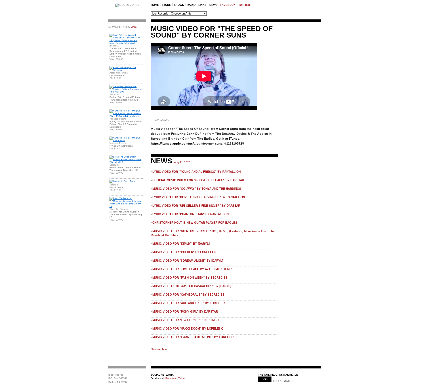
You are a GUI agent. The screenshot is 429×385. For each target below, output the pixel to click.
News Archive (159, 349)
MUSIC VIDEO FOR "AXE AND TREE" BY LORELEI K (188, 303)
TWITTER (244, 4)
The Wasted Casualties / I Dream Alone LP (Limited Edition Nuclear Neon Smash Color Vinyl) (125, 52)
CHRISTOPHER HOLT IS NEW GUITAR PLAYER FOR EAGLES (194, 222)
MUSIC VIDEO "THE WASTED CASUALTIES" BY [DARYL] (191, 286)
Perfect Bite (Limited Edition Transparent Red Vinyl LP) (124, 98)
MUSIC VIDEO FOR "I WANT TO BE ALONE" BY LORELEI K (193, 337)
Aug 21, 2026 (182, 162)
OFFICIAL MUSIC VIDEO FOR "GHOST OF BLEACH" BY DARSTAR (198, 180)
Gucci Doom (116, 187)
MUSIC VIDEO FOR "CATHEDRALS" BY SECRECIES (188, 294)
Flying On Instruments (121, 146)
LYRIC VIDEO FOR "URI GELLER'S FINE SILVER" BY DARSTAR (196, 205)
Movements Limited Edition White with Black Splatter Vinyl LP (126, 214)
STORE (166, 4)
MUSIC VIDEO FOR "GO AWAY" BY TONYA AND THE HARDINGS (196, 188)
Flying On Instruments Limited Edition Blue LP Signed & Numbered (125, 124)
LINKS (202, 4)
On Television (116, 75)
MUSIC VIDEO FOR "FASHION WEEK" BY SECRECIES (189, 277)
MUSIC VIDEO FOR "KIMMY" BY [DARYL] (181, 243)
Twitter (181, 378)
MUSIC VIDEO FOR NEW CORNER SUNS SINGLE (186, 320)
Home (155, 4)
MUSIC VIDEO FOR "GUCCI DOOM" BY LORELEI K (187, 328)
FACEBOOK (228, 4)
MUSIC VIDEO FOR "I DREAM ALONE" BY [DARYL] (187, 260)
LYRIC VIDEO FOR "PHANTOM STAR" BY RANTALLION (190, 214)
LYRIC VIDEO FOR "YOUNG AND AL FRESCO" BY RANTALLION (196, 171)
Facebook (170, 378)
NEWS (213, 4)
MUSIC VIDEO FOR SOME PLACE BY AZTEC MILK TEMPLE (194, 269)
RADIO (191, 4)
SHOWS (179, 4)
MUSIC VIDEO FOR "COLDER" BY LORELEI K (184, 252)
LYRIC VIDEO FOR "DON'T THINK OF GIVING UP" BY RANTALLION (198, 197)
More (133, 27)
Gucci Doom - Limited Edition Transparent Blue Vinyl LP (125, 168)
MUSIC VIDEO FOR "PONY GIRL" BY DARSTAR (185, 311)
